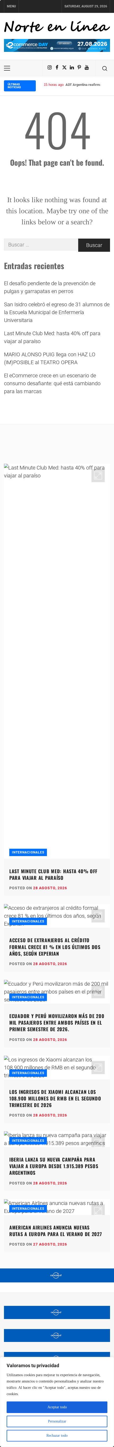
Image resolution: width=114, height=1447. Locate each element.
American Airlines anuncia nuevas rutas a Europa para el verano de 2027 (55, 1230)
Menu (11, 6)
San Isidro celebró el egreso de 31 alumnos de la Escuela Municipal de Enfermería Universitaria (56, 312)
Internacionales (28, 852)
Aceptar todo (57, 1407)
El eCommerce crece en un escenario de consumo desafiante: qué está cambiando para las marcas (52, 383)
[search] (104, 68)
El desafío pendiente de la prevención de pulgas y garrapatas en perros (49, 287)
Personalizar (57, 1421)
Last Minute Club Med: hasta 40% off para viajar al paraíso (52, 337)
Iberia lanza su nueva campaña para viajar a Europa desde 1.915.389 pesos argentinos (53, 1166)
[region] (57, 1402)
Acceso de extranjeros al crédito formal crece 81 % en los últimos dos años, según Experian (54, 947)
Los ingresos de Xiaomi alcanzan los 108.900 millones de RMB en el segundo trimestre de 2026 (55, 1098)
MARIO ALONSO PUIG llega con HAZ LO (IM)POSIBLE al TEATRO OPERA (49, 358)
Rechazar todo (57, 1436)
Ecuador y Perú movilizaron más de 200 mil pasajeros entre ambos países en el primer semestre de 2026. (56, 1023)
